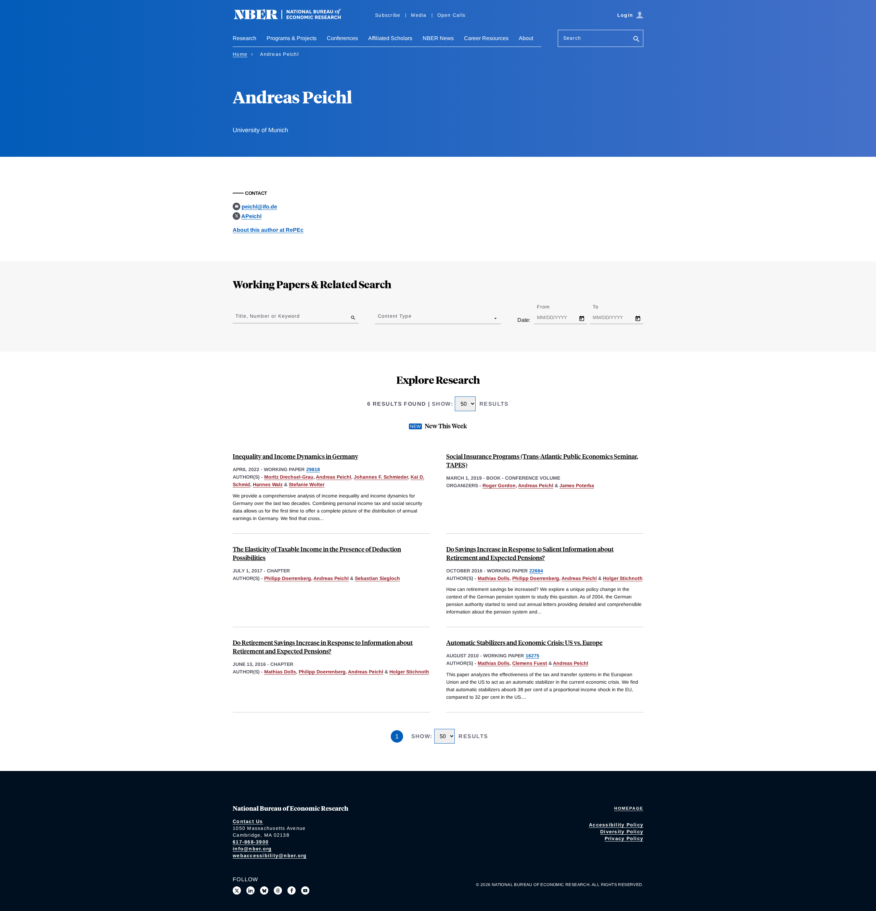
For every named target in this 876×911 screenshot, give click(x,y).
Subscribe (387, 15)
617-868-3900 (251, 842)
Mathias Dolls (494, 578)
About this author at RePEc (268, 230)
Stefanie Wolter (306, 484)
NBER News (438, 38)
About (526, 38)
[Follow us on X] (237, 890)
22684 (536, 570)
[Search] (636, 39)
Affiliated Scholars (390, 38)
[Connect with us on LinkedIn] (250, 890)
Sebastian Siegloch (377, 578)
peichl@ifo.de (259, 207)
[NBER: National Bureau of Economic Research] (293, 18)
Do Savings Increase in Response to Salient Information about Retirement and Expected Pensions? (530, 553)
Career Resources (486, 38)
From (549, 306)
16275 (532, 655)
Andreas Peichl (333, 477)
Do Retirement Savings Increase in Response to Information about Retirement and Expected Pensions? (323, 646)
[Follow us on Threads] (278, 890)
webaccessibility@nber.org (270, 855)
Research (244, 38)
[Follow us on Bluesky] (264, 890)
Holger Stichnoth (623, 578)
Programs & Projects (292, 38)
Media (418, 15)
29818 (313, 469)
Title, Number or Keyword (267, 316)
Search (572, 38)
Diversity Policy (621, 831)
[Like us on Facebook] (291, 890)
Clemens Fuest (529, 663)
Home (240, 54)
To (601, 306)
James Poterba (576, 485)
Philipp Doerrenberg (287, 578)
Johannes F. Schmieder (381, 477)
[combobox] (379, 318)
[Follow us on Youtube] (305, 890)
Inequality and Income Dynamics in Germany (295, 456)
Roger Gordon (499, 485)
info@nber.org (252, 848)
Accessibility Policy (616, 824)
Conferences (342, 38)
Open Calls (451, 15)
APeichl (251, 216)
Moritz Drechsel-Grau (288, 477)
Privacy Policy (624, 838)
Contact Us (248, 821)
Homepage (628, 808)
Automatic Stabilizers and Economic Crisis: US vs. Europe (524, 642)
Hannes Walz (268, 484)
